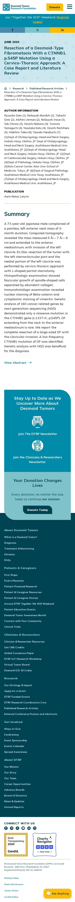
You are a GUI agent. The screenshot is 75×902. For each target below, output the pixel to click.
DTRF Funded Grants (17, 696)
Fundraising (11, 734)
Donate (54, 7)
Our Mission (11, 766)
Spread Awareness (15, 751)
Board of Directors (15, 795)
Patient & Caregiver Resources (23, 592)
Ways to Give (12, 728)
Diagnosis (10, 542)
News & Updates (14, 801)
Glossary (9, 554)
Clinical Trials (12, 626)
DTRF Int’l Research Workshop (23, 658)
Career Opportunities (17, 784)
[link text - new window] (6, 828)
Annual (29, 603)
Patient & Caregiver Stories (21, 598)
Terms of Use (11, 890)
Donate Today (37, 510)
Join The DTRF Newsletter (37, 434)
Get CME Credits (14, 647)
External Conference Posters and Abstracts (30, 714)
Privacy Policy (11, 878)
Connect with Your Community (23, 621)
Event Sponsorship (15, 740)
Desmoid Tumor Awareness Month (25, 615)
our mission (50, 499)
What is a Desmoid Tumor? (20, 537)
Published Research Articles (21, 708)
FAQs (7, 560)
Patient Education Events (19, 609)
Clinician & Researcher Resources (24, 641)
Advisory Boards (14, 789)
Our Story (10, 772)
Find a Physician (14, 580)
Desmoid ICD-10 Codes (18, 670)
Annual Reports (14, 807)
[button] (69, 7)
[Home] (6, 88)
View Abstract (15, 363)
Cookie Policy (11, 897)
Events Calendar (14, 746)
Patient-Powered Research (20, 586)
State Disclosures (13, 884)
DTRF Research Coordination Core (25, 702)
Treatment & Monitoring (19, 548)
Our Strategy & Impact (18, 685)
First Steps (10, 574)
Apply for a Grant (15, 691)
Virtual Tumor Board (16, 664)
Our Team (10, 778)
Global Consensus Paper (19, 653)
